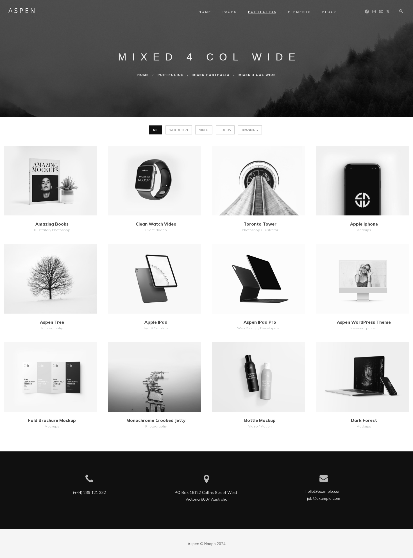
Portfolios (262, 12)
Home (205, 12)
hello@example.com (323, 491)
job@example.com (323, 498)
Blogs (329, 12)
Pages (230, 12)
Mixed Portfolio (211, 74)
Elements (299, 12)
